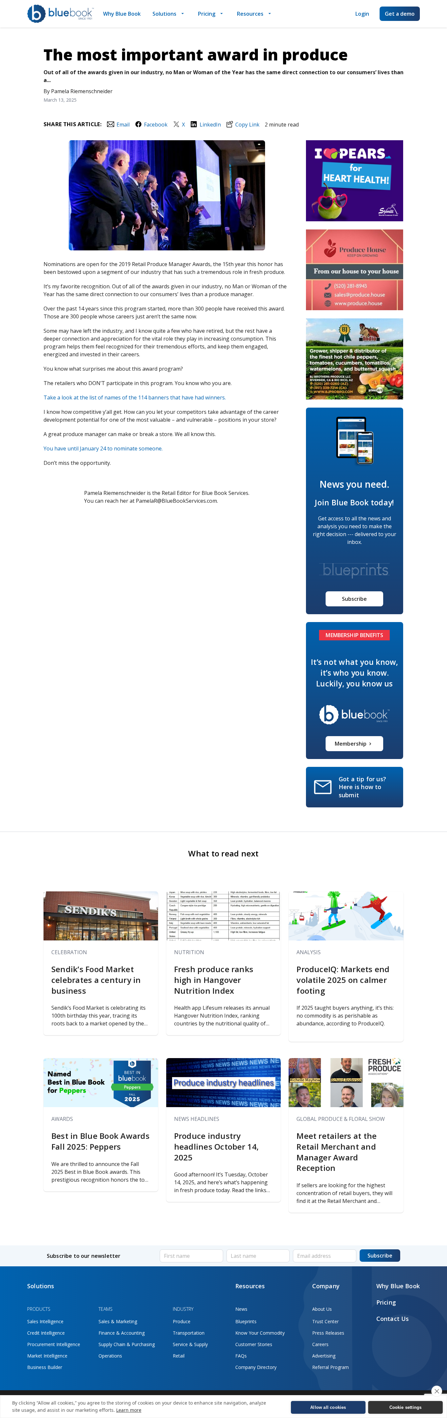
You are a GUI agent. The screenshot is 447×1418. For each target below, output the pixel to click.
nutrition (189, 952)
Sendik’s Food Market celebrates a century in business (96, 980)
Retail (179, 1356)
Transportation (189, 1333)
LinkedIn (210, 124)
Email (122, 124)
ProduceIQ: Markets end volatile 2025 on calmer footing (342, 980)
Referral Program (330, 1367)
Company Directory (256, 1367)
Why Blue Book (122, 13)
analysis (308, 952)
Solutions (164, 13)
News (241, 1309)
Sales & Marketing (117, 1321)
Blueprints (246, 1321)
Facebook (156, 124)
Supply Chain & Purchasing (126, 1344)
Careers (320, 1344)
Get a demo (400, 13)
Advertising (323, 1356)
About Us (322, 1309)
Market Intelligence (47, 1356)
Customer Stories (253, 1344)
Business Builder (44, 1367)
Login (362, 13)
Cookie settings (405, 1407)
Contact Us (392, 1319)
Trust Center (325, 1321)
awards (62, 1119)
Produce (181, 1321)
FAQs (241, 1356)
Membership (351, 743)
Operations (110, 1356)
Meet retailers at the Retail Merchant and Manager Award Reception (336, 1152)
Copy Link (247, 124)
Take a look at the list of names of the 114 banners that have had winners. (135, 397)
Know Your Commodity (260, 1333)
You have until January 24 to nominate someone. (103, 448)
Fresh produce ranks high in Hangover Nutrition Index (214, 980)
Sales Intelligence (45, 1321)
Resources (250, 13)
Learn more (128, 1410)
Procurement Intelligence (53, 1344)
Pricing (206, 13)
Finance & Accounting (121, 1333)
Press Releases (328, 1333)
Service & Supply (190, 1344)
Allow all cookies (328, 1407)
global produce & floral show (340, 1119)
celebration (69, 952)
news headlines (196, 1119)
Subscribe (354, 598)
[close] (436, 1391)
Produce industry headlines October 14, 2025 (216, 1146)
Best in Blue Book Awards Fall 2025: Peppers (100, 1141)
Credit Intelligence (46, 1333)
